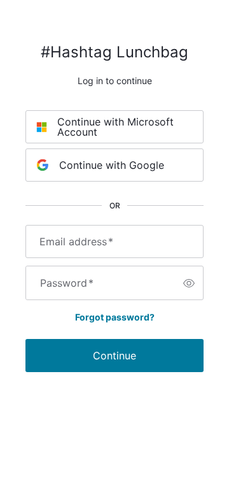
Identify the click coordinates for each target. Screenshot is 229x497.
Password (67, 283)
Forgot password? (115, 317)
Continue (114, 355)
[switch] (189, 282)
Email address (76, 241)
